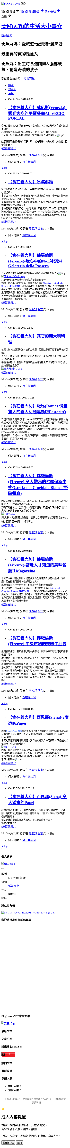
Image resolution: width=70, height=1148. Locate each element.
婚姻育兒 (29, 78)
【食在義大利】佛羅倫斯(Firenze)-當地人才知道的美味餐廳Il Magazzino (37, 565)
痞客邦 (33, 155)
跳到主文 (6, 35)
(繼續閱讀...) (8, 148)
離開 (19, 1142)
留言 (40, 155)
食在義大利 (29, 161)
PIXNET (16, 1099)
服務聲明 (36, 1102)
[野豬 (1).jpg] (8, 514)
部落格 (12, 89)
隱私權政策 (60, 1099)
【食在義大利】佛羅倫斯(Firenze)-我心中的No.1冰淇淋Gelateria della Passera (35, 260)
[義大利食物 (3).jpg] (11, 368)
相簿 (11, 85)
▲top (4, 167)
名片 (11, 93)
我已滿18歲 (8, 1142)
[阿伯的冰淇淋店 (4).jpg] (13, 276)
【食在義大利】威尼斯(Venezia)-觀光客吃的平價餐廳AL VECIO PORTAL (37, 112)
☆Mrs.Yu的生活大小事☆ (31, 26)
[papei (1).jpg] (8, 746)
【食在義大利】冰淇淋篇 (30, 182)
